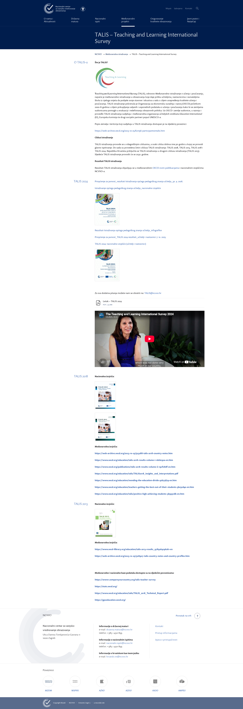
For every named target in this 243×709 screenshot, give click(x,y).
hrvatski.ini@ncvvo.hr (117, 656)
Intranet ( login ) (84, 703)
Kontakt (188, 8)
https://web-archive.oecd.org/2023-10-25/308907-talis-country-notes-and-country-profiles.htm (142, 555)
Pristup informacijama (166, 632)
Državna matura (75, 20)
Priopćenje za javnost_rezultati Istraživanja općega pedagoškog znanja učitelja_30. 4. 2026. (139, 181)
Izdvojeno (178, 8)
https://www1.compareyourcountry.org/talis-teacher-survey (125, 579)
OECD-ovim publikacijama (166, 167)
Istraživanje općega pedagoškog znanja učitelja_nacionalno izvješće (128, 188)
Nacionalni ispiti (100, 20)
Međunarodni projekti (128, 20)
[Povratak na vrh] (197, 616)
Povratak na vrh (183, 615)
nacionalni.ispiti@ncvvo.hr (119, 643)
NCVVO (72, 703)
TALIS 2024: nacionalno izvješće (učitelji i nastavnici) (120, 243)
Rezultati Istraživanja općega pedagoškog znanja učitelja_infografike (128, 230)
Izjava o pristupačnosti (166, 639)
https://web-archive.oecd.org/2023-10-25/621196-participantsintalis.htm (130, 130)
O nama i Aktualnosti (49, 20)
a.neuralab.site (99, 703)
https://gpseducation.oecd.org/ (110, 599)
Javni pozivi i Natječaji (193, 20)
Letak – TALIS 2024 (112, 301)
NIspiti (168, 8)
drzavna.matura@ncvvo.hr (119, 629)
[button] (197, 8)
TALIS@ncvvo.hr (152, 293)
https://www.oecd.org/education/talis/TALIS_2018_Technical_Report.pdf (131, 593)
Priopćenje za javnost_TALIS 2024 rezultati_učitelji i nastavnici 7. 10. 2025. (130, 237)
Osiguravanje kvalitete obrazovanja (160, 20)
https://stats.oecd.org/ (106, 586)
